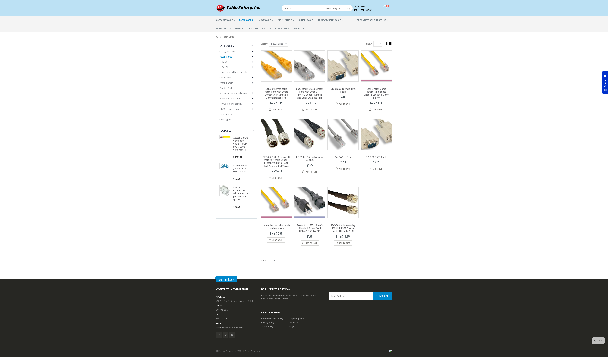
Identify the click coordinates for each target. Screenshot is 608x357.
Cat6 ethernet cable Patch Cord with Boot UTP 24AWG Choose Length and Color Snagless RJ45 (309, 93)
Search (348, 8)
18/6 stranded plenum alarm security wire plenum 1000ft (240, 164)
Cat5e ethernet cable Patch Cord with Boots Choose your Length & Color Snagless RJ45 (276, 93)
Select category (332, 8)
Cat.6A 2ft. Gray (343, 157)
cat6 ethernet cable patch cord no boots (276, 227)
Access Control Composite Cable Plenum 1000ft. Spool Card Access (241, 190)
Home (217, 37)
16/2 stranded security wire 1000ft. (240, 140)
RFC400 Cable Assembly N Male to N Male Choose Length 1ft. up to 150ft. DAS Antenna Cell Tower (276, 162)
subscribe (382, 296)
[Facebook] (219, 335)
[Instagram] (232, 335)
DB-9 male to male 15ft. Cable (343, 90)
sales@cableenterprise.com (229, 327)
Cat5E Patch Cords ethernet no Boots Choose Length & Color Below (376, 93)
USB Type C (225, 119)
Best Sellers (225, 114)
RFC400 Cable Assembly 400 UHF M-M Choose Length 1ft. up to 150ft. (343, 228)
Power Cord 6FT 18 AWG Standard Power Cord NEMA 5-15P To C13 (310, 228)
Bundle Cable (226, 88)
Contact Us (605, 81)
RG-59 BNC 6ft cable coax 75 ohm (309, 159)
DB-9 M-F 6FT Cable (376, 157)
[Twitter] (225, 335)
